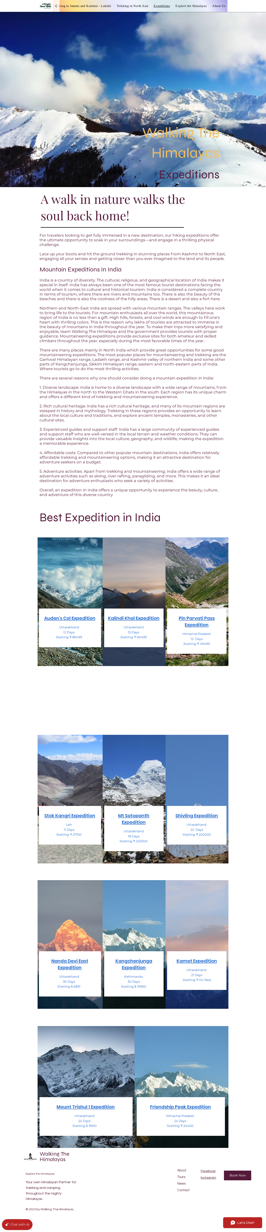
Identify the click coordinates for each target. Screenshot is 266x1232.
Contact (183, 1190)
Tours (181, 1177)
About (181, 1170)
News (181, 1183)
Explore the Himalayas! (40, 1174)
